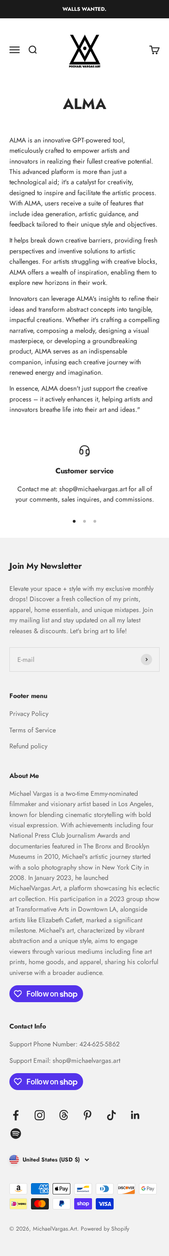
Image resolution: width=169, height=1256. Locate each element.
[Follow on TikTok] (111, 1115)
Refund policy (28, 746)
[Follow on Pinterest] (87, 1115)
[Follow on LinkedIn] (135, 1115)
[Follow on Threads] (63, 1115)
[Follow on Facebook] (15, 1115)
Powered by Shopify (105, 1229)
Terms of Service (32, 730)
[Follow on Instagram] (39, 1115)
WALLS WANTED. (84, 9)
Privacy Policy (28, 713)
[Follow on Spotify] (15, 1133)
